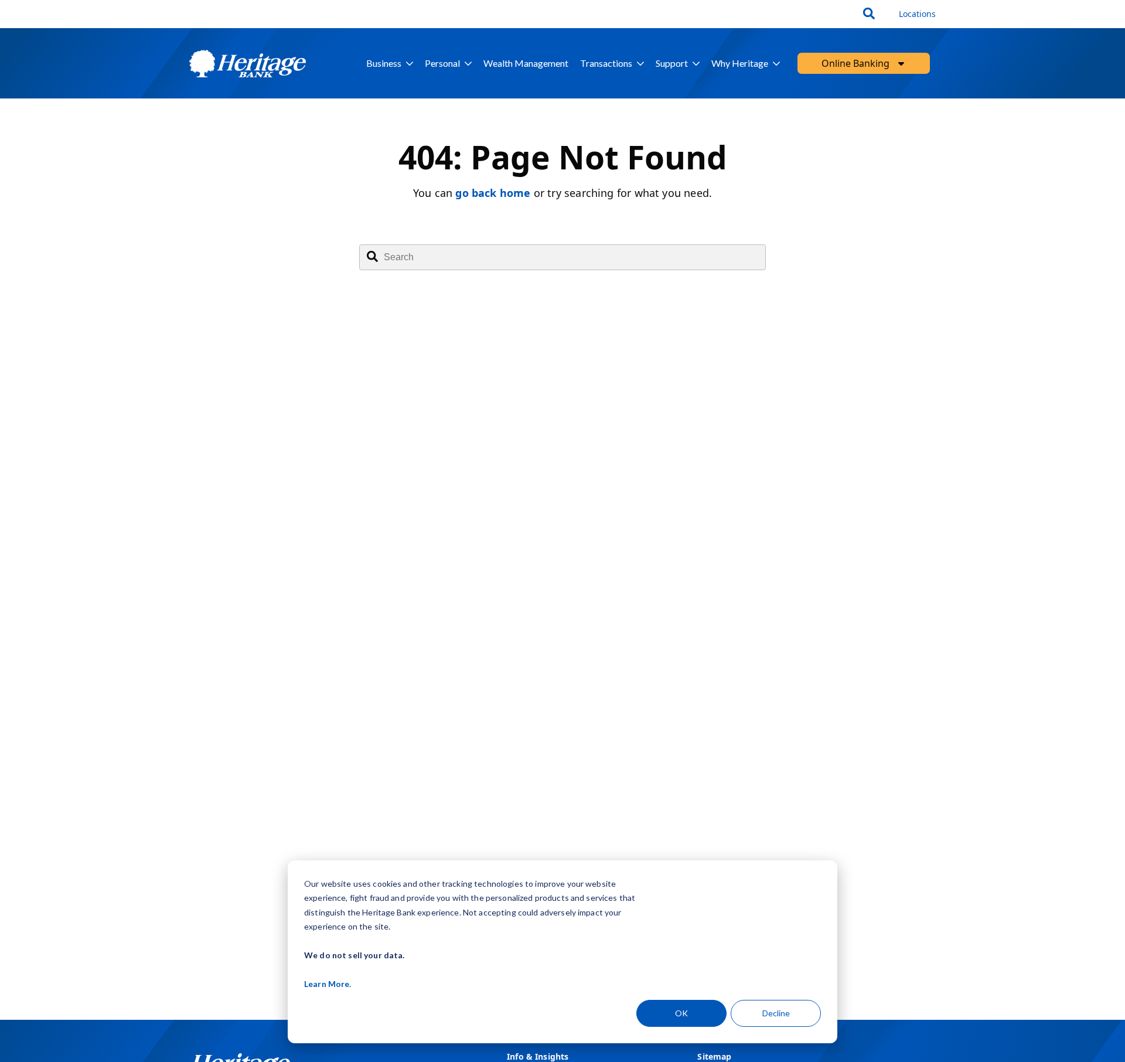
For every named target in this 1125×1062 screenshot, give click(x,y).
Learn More (326, 984)
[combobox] (870, 14)
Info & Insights (537, 1056)
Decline (776, 1013)
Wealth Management (525, 63)
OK (681, 1013)
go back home (492, 193)
